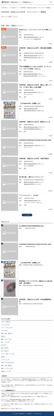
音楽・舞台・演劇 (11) (6, 333)
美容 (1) (3, 336)
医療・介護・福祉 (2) (6, 365)
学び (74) (3, 345)
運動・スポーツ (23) (6, 339)
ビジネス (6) (4, 330)
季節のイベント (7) (6, 371)
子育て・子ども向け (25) (7, 362)
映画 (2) (3, 357)
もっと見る (27, 215)
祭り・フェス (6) (5, 342)
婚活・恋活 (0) (4, 348)
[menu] (51, 2)
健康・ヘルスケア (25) (6, 368)
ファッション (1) (5, 359)
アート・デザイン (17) (6, 327)
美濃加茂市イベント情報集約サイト (10, 7)
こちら (49, 385)
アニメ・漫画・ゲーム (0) (7, 354)
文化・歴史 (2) (4, 351)
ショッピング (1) (5, 324)
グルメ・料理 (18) (5, 322)
